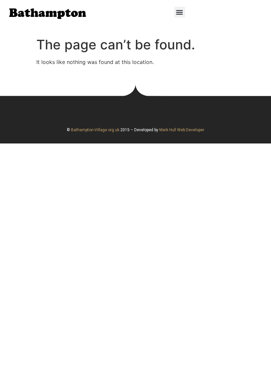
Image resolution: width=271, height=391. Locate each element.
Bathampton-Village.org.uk (94, 130)
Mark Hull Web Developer (181, 130)
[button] (179, 12)
